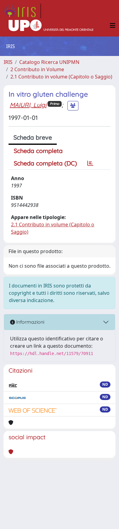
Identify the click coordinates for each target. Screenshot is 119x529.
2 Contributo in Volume (37, 69)
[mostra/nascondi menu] (112, 26)
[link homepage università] (51, 25)
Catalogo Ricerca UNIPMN (49, 62)
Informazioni (29, 322)
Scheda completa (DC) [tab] (45, 163)
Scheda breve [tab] (32, 137)
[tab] (90, 163)
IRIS (8, 62)
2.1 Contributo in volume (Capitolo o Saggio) (61, 76)
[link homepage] (22, 11)
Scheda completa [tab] (38, 151)
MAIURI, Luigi (28, 105)
